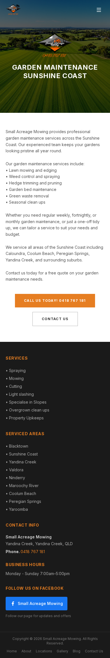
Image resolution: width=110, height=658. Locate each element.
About (26, 651)
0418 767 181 (33, 551)
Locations (44, 651)
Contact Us (55, 319)
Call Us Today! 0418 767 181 (55, 300)
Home (12, 651)
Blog (76, 651)
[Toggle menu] (98, 10)
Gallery (62, 651)
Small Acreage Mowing (40, 603)
